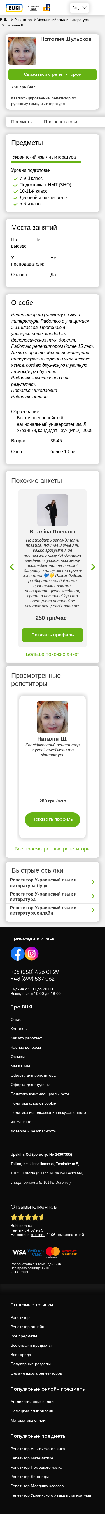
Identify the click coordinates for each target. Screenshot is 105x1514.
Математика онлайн (29, 1420)
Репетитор (20, 1317)
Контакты (19, 1029)
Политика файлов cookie (33, 1103)
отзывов (38, 1234)
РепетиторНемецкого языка (36, 1467)
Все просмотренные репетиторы (52, 849)
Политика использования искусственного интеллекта (48, 1117)
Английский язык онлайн (33, 1401)
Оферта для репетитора (33, 1075)
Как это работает (26, 1038)
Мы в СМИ (20, 1066)
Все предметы (24, 1336)
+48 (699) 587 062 (33, 979)
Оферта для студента (31, 1084)
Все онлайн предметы (31, 1345)
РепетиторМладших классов (37, 1486)
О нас (16, 1019)
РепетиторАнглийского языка (38, 1448)
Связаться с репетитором (52, 74)
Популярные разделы (31, 1364)
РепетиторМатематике (32, 1458)
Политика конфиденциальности (40, 1094)
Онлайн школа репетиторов (36, 1373)
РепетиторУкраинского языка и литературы (51, 1495)
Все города (21, 1354)
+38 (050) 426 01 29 (35, 972)
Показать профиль (52, 635)
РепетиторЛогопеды (30, 1476)
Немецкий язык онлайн (32, 1411)
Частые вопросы (26, 1047)
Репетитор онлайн (27, 1326)
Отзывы (18, 1056)
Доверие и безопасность (33, 1131)
